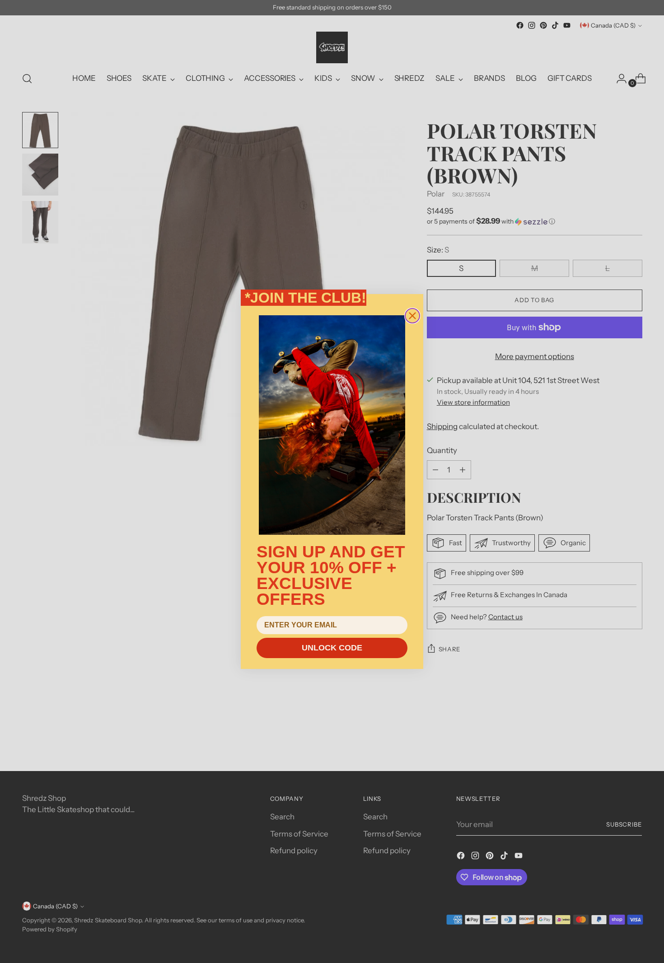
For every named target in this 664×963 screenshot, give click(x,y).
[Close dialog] (412, 316)
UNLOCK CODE (332, 647)
